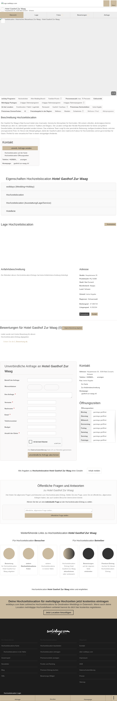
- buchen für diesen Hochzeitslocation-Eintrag (108, 567)
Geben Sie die (15, 342)
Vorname (8, 402)
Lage (36, 15)
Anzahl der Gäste (11, 433)
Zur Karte (84, 384)
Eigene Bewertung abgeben (73, 328)
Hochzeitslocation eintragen (50, 652)
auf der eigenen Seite (88, 567)
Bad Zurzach (89, 282)
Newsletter (5, 664)
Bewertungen (83, 15)
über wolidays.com (86, 652)
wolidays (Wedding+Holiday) (20, 186)
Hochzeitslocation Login (12, 693)
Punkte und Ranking (47, 664)
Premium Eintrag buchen (49, 670)
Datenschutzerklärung (39, 450)
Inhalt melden (94, 471)
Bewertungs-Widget (47, 676)
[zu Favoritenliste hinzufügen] (3, 21)
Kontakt (94, 314)
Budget (7, 427)
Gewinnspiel (5, 658)
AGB (81, 664)
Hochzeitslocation (15, 195)
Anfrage (107, 15)
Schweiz (87, 289)
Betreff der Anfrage (12, 380)
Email (7, 415)
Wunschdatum (10, 386)
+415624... (13, 159)
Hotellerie (11, 211)
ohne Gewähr (77, 471)
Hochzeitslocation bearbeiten (50, 646)
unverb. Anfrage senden (21, 148)
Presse (81, 676)
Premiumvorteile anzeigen (49, 658)
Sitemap (82, 682)
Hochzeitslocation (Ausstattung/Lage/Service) (28, 203)
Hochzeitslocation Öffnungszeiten (16, 155)
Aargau (92, 286)
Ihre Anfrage (10, 394)
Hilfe (3, 676)
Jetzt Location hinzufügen (58, 612)
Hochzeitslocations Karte (10, 646)
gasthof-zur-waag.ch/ (21, 163)
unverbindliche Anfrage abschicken (44, 455)
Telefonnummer (11, 421)
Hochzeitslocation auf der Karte (15, 153)
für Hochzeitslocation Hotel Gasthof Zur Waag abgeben (9, 567)
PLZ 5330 (93, 279)
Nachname (9, 408)
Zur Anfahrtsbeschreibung (90, 387)
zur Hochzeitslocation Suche (2, 10)
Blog (3, 670)
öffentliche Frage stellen (59, 515)
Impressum (83, 658)
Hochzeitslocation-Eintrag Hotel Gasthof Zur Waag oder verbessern (69, 569)
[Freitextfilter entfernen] (106, 3)
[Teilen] (108, 698)
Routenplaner (111, 224)
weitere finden (28, 566)
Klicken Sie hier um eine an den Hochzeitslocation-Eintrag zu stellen (59, 502)
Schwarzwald (93, 299)
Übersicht (12, 15)
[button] (58, 57)
